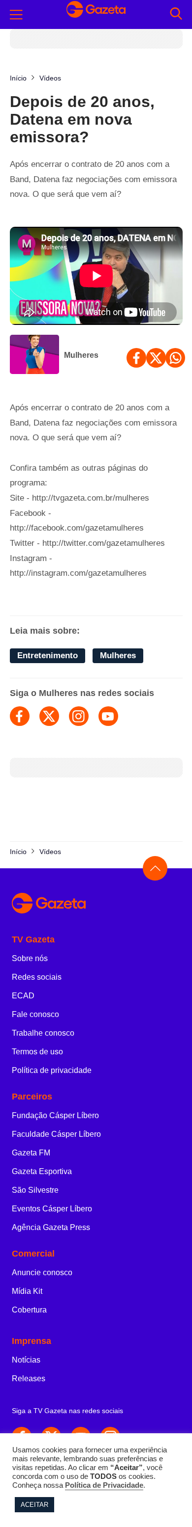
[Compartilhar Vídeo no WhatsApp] (175, 358)
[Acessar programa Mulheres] (34, 355)
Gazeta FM (31, 1153)
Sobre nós (30, 958)
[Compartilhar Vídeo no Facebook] (136, 358)
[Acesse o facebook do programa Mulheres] (20, 716)
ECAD (23, 995)
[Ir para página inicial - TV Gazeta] (96, 14)
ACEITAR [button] (34, 1504)
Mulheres (81, 355)
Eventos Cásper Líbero (52, 1209)
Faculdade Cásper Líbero (56, 1134)
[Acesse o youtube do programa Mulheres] (108, 716)
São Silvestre (35, 1190)
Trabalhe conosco (43, 1033)
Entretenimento (47, 655)
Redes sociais (37, 977)
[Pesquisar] (176, 14)
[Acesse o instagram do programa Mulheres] (79, 716)
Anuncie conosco (42, 1272)
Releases (28, 1378)
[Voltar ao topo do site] (155, 868)
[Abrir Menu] (16, 15)
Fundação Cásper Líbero (55, 1115)
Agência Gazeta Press (51, 1227)
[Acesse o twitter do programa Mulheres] (49, 716)
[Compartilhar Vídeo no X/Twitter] (156, 358)
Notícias (26, 1360)
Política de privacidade (52, 1070)
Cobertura (29, 1310)
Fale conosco (35, 1014)
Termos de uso (37, 1051)
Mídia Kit (27, 1291)
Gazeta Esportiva (42, 1171)
